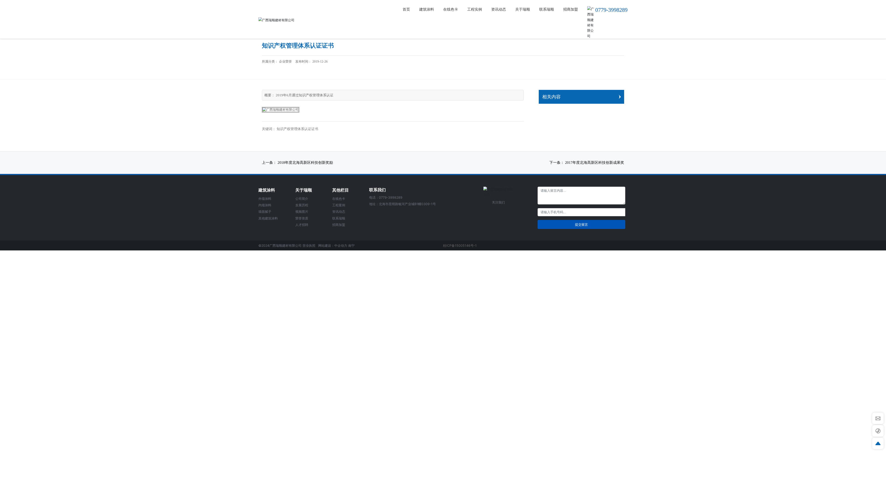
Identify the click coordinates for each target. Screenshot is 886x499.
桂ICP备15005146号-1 (460, 245)
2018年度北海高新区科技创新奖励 (305, 162)
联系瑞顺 (338, 218)
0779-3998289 (611, 10)
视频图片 (301, 211)
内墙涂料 (264, 205)
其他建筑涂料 (268, 218)
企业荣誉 (285, 61)
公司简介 (301, 199)
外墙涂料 (264, 199)
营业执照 (308, 245)
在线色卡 (338, 199)
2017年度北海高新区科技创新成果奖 (594, 162)
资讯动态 (338, 211)
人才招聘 (301, 225)
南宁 (351, 245)
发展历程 (301, 205)
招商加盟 (338, 225)
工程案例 (338, 205)
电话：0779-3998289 (385, 197)
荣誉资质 (301, 218)
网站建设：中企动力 (332, 245)
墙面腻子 (264, 211)
